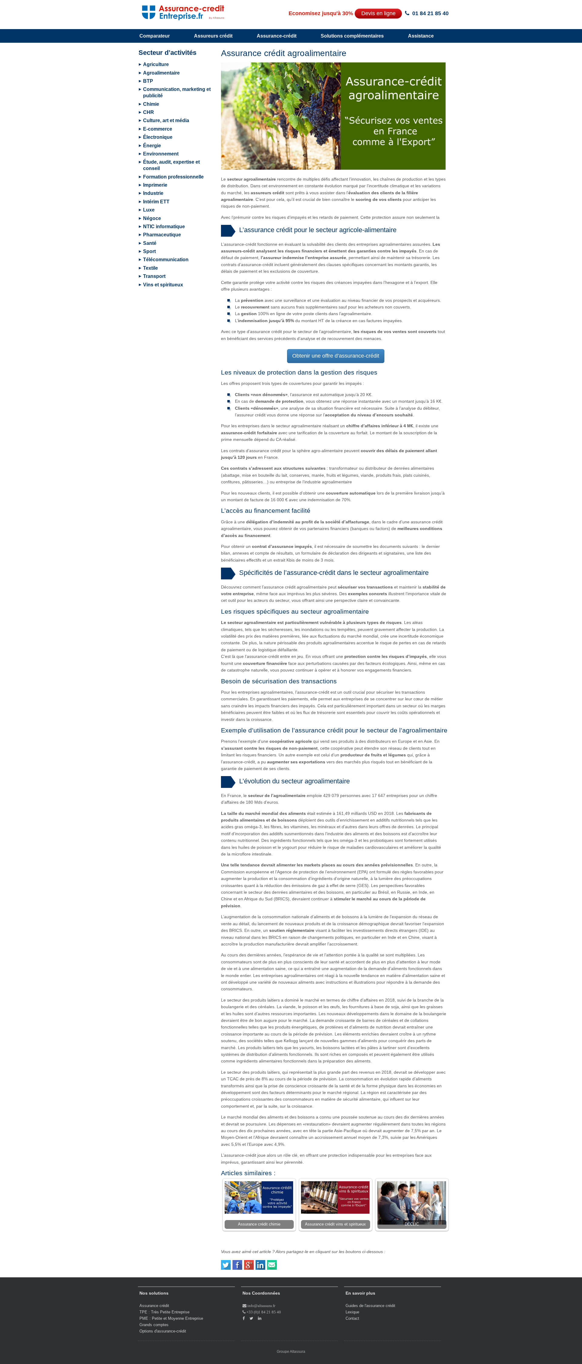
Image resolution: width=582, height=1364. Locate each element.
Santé (149, 243)
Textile (150, 268)
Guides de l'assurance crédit (370, 1305)
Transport (154, 276)
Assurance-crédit (276, 35)
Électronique (157, 137)
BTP (148, 81)
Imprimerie (155, 185)
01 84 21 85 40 (430, 13)
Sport (149, 251)
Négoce (152, 218)
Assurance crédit (154, 1305)
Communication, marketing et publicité (177, 92)
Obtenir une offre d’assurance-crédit (335, 356)
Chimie (151, 104)
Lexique (352, 1312)
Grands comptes (154, 1324)
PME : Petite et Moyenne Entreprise (171, 1318)
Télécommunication (166, 259)
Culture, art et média (166, 120)
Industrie (153, 193)
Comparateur (154, 35)
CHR (148, 112)
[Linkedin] (261, 1262)
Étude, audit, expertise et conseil (171, 165)
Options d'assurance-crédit (162, 1331)
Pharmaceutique (162, 234)
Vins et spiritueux (163, 284)
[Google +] (249, 1262)
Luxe (149, 209)
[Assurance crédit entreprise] (176, 10)
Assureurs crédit (213, 35)
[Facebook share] (237, 1262)
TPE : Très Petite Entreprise (164, 1312)
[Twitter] (226, 1262)
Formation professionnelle (173, 176)
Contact (352, 1318)
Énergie (152, 145)
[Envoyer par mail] (272, 1262)
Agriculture (156, 64)
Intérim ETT (156, 201)
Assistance (421, 35)
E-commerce (157, 129)
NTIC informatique (164, 226)
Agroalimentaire (161, 72)
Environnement (161, 153)
